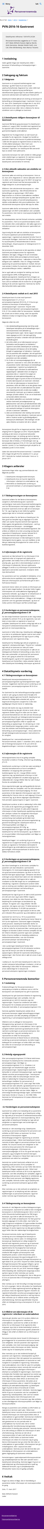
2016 (15, 20)
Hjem (10, 20)
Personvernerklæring (9, 1516)
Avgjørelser (23, 20)
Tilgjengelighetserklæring (11, 1519)
